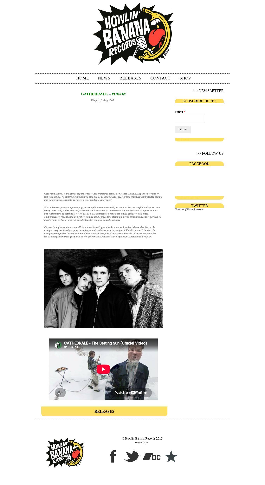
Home (82, 78)
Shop (185, 78)
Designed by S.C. (142, 442)
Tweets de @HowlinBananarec (189, 209)
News (104, 78)
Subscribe (182, 129)
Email (180, 111)
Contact (160, 78)
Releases (130, 78)
